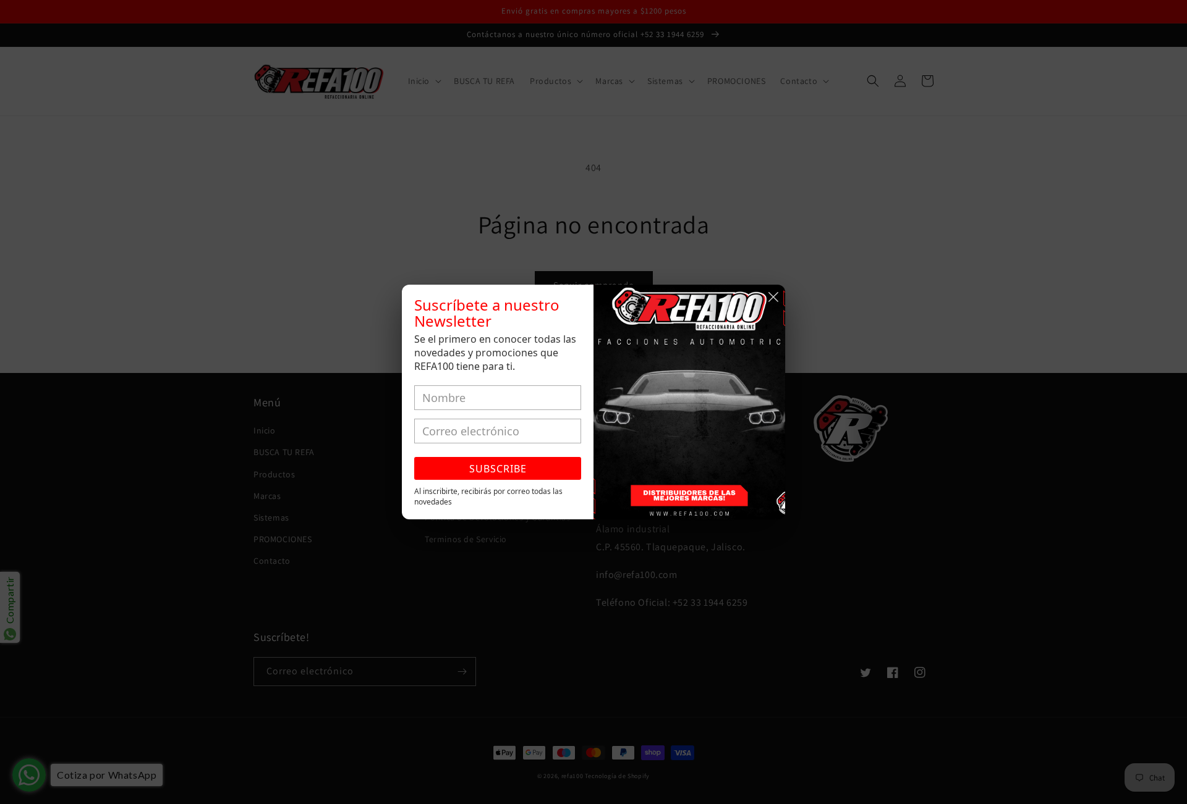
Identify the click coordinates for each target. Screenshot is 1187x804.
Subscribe (498, 468)
